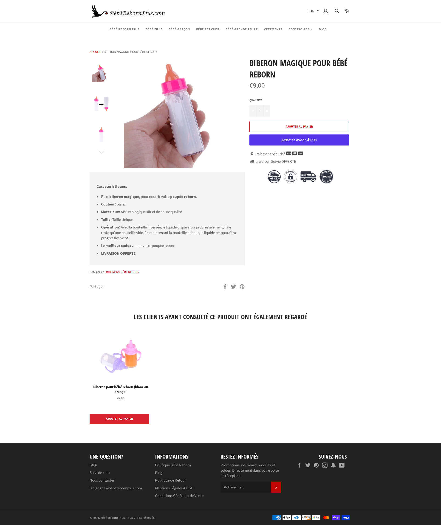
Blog (323, 29)
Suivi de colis (100, 472)
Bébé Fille (154, 29)
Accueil (95, 52)
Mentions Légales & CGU (174, 488)
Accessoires (300, 29)
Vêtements (273, 29)
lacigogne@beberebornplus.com (116, 488)
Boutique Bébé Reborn (173, 465)
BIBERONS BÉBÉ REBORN (122, 272)
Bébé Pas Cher (208, 29)
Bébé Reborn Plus (124, 29)
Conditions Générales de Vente (179, 495)
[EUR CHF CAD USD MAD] (312, 11)
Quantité (255, 100)
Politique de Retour (170, 480)
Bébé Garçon (179, 29)
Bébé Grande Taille (242, 29)
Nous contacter (102, 480)
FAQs (93, 465)
